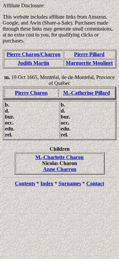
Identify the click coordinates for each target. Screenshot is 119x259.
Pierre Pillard (89, 54)
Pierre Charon (31, 93)
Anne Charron (59, 169)
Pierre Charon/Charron (33, 54)
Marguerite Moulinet (89, 63)
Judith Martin (33, 63)
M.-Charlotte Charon (59, 157)
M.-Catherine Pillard (86, 93)
